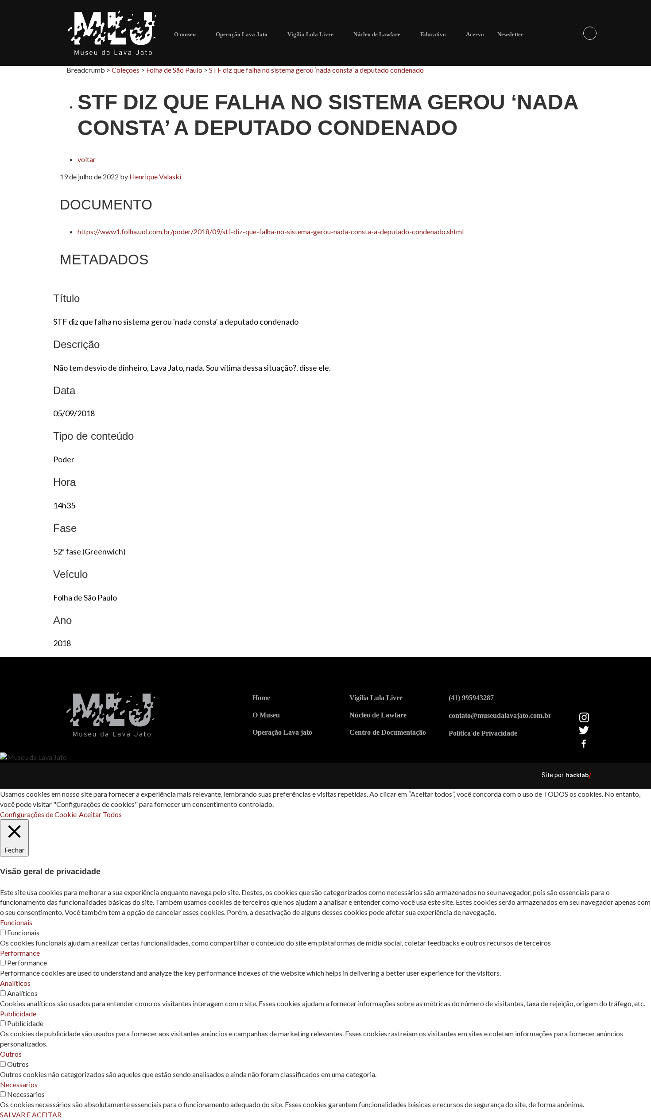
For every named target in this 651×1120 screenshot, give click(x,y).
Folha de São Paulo (174, 70)
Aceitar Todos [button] (100, 814)
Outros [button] (11, 1054)
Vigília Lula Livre (310, 34)
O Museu (266, 715)
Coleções (126, 70)
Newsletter (510, 34)
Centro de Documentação (387, 732)
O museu (185, 34)
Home (261, 697)
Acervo (475, 34)
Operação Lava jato (282, 732)
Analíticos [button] (15, 983)
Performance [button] (20, 953)
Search (590, 33)
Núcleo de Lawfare (376, 34)
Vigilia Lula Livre (376, 697)
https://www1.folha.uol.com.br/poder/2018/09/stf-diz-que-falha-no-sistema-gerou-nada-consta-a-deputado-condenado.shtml (271, 231)
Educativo (433, 34)
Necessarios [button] (19, 1084)
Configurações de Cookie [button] (38, 814)
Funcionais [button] (16, 922)
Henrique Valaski (155, 176)
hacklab (577, 775)
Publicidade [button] (18, 1013)
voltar (87, 159)
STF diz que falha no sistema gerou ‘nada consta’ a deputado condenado (316, 70)
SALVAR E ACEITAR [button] (31, 1114)
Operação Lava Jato (241, 34)
